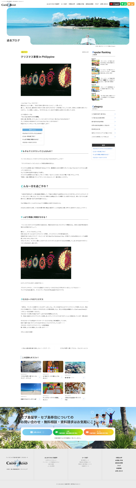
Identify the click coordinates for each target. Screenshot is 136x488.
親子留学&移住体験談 (98, 121)
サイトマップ (24, 469)
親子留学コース (85, 460)
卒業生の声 (72, 4)
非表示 (33, 130)
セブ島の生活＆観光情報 (98, 118)
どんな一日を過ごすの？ (28, 136)
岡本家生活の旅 (96, 129)
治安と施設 (51, 464)
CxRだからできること (51, 460)
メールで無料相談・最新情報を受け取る (98, 432)
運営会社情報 (89, 4)
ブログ (97, 4)
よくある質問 (51, 466)
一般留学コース (85, 466)
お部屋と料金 (80, 4)
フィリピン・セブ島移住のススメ (51, 462)
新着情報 (119, 468)
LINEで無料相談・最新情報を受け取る (68, 432)
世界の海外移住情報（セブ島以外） (101, 125)
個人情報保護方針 (15, 469)
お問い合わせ (104, 4)
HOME (8, 469)
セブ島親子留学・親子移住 (99, 114)
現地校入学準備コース (84, 462)
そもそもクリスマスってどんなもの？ (32, 133)
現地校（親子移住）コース (85, 464)
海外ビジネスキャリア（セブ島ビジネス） (102, 133)
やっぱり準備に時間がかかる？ (30, 139)
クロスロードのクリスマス (29, 142)
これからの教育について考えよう (100, 137)
